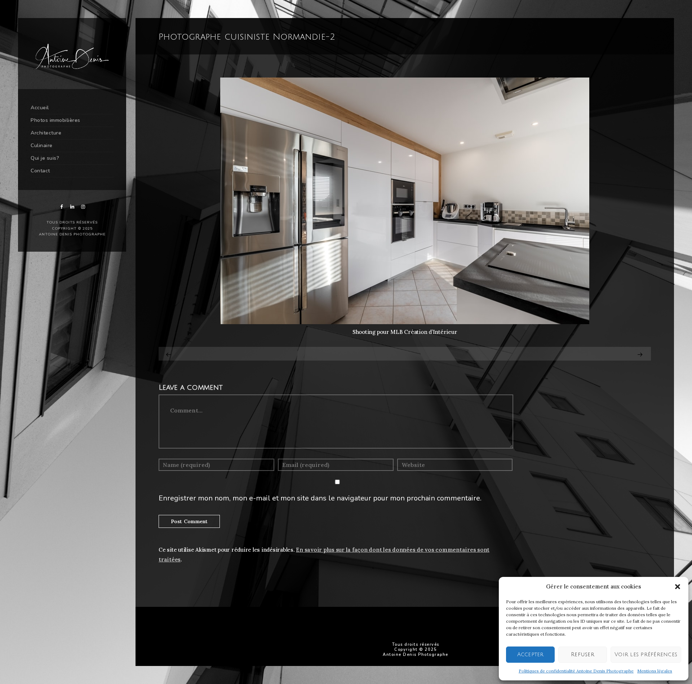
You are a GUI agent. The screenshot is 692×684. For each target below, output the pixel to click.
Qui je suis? (45, 158)
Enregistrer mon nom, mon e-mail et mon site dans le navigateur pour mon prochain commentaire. (320, 498)
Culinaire (42, 145)
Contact (40, 170)
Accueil (40, 107)
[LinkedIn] (72, 206)
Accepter (530, 654)
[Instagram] (82, 206)
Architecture (46, 132)
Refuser (582, 654)
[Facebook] (61, 206)
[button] (677, 586)
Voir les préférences (646, 654)
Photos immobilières (55, 120)
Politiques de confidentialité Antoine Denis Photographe (576, 671)
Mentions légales (654, 671)
